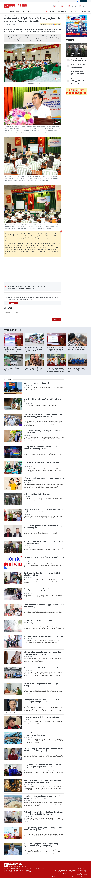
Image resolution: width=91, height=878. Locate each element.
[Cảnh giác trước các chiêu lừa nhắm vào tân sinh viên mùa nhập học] (13, 483)
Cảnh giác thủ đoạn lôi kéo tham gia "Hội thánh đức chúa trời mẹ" (43, 574)
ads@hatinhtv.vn (83, 876)
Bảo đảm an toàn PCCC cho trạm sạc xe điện (42, 668)
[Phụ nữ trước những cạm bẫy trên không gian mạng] (13, 689)
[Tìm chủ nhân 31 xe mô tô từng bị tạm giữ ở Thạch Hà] (13, 562)
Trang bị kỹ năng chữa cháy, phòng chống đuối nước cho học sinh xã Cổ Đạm (43, 590)
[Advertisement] (32, 268)
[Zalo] (77, 1)
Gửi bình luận (56, 319)
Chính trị (18, 11)
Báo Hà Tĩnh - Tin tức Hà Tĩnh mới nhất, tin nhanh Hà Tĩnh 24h (18, 6)
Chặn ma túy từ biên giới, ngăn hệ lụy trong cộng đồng (43, 463)
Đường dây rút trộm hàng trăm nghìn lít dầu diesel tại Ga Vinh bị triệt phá (77, 66)
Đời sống (70, 11)
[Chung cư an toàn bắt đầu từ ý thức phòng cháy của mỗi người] (13, 626)
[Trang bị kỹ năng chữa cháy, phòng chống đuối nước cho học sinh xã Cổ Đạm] (13, 594)
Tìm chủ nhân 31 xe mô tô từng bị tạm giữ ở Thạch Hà (44, 558)
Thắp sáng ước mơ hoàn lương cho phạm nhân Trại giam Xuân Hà (25, 286)
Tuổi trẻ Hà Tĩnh (13, 303)
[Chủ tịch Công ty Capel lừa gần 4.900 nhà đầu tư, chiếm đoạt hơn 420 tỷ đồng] (13, 754)
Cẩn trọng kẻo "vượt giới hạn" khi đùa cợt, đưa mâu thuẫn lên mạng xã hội (42, 653)
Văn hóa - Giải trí (36, 11)
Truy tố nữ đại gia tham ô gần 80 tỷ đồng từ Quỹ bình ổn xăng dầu (43, 527)
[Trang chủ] (5, 11)
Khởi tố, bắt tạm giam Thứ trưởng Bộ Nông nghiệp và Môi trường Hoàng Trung (41, 845)
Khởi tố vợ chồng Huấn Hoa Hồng (76, 54)
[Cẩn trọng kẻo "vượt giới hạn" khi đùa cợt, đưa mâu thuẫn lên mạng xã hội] (13, 657)
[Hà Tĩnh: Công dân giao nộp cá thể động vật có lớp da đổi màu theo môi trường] (13, 738)
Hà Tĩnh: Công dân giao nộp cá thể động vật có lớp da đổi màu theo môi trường (43, 734)
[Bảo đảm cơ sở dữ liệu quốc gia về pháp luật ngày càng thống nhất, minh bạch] (13, 339)
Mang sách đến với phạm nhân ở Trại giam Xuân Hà (21, 289)
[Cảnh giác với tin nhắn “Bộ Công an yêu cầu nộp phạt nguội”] (77, 339)
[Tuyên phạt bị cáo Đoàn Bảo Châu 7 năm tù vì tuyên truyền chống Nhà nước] (13, 705)
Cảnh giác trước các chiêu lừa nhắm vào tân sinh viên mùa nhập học (44, 479)
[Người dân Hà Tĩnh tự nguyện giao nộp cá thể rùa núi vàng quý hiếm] (13, 547)
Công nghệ (76, 11)
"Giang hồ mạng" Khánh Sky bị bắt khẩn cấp (41, 717)
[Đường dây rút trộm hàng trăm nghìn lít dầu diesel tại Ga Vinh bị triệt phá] (13, 452)
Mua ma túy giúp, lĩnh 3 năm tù (36, 383)
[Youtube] (75, 1)
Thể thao (51, 11)
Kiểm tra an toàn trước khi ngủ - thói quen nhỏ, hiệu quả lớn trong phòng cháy (43, 781)
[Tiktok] (73, 1)
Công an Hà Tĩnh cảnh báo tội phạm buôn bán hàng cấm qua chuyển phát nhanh (42, 766)
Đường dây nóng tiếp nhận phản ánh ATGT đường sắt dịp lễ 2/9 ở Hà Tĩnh (33, 349)
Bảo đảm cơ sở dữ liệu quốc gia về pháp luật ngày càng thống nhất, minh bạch (13, 349)
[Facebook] (71, 1)
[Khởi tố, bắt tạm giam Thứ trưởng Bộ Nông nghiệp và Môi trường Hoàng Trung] (13, 849)
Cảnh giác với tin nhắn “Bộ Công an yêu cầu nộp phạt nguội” (76, 349)
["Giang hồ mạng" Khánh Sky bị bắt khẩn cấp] (13, 722)
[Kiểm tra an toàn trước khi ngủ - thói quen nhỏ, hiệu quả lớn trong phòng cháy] (13, 785)
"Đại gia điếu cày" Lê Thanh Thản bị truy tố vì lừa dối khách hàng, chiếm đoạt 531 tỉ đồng (78, 81)
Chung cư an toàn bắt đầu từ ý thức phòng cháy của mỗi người (43, 622)
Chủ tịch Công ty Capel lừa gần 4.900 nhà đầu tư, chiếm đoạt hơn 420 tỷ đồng (43, 750)
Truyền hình (84, 6)
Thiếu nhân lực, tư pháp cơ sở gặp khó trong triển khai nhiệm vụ (44, 606)
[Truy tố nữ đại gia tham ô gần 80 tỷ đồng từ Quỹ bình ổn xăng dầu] (13, 531)
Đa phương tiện (74, 6)
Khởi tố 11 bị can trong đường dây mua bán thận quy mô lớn (77, 370)
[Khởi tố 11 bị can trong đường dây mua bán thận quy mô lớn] (77, 360)
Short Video (12, 11)
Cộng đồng (84, 11)
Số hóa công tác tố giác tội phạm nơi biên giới (44, 636)
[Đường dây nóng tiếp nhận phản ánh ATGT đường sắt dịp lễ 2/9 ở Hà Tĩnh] (34, 339)
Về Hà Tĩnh (63, 11)
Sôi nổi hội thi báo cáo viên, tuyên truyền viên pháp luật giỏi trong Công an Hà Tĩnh (55, 370)
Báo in (65, 6)
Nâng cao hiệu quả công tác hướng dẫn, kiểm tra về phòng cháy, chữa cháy (43, 511)
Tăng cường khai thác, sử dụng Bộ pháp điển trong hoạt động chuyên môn (55, 349)
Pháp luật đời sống (15, 15)
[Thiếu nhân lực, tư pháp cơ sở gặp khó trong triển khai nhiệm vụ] (13, 610)
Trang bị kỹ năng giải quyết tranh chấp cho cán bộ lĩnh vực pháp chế (43, 829)
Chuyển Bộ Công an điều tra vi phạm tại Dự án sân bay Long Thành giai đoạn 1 (42, 797)
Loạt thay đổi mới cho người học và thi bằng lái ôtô (77, 73)
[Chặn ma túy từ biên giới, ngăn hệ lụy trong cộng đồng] (13, 467)
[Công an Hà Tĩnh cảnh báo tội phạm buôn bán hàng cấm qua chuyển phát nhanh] (13, 770)
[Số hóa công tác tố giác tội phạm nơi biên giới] (13, 641)
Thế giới (58, 11)
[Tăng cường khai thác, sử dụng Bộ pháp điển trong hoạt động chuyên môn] (56, 339)
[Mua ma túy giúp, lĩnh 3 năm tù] (13, 388)
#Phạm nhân (9, 297)
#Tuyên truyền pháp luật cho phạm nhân (23, 297)
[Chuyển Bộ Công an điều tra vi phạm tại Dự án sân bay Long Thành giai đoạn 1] (13, 801)
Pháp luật (45, 11)
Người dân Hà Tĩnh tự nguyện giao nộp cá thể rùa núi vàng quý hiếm (43, 543)
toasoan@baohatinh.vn (82, 874)
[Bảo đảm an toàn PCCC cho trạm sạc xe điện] (13, 673)
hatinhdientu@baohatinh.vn (80, 873)
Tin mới (57, 6)
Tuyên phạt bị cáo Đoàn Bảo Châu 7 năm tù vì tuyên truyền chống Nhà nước (42, 701)
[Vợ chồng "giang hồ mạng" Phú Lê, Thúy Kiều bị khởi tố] (34, 360)
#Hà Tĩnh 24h (55, 297)
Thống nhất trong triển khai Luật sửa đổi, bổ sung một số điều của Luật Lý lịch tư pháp (43, 813)
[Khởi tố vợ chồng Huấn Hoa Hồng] (76, 50)
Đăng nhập (84, 1)
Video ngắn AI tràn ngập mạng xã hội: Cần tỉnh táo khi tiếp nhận (43, 432)
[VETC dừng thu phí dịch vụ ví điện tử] (13, 360)
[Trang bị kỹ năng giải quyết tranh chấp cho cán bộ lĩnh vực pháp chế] (13, 833)
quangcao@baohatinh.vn (73, 876)
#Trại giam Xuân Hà (10, 299)
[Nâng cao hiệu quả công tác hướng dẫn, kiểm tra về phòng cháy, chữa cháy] (13, 515)
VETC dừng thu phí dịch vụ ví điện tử (13, 369)
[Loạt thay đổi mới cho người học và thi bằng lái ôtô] (13, 404)
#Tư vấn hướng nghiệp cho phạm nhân (42, 297)
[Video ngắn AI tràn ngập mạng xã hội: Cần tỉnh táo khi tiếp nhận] (13, 436)
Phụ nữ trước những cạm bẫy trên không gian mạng (42, 685)
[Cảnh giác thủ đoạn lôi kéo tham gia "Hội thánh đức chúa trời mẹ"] (13, 578)
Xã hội (29, 11)
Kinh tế (24, 11)
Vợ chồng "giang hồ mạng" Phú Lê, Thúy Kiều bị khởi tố (78, 59)
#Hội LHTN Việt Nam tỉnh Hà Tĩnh (24, 299)
